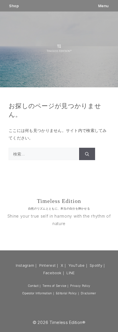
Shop (14, 6)
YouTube (76, 265)
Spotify (96, 265)
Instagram (25, 265)
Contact (33, 285)
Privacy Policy (80, 285)
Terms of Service (54, 285)
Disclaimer (88, 293)
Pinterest (47, 265)
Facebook (52, 272)
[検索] (87, 154)
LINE (70, 272)
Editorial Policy (66, 293)
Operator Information (37, 293)
